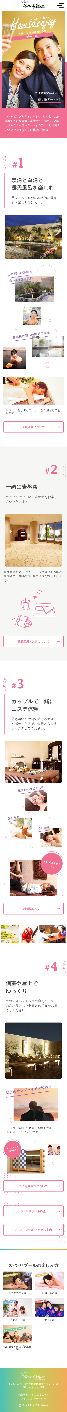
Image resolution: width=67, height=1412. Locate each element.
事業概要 (23, 1394)
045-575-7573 (33, 1387)
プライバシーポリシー (33, 1398)
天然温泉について (33, 427)
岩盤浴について (33, 908)
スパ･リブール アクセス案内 (33, 1229)
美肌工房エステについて (33, 641)
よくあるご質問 (40, 1394)
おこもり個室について (33, 1186)
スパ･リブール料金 (33, 1211)
